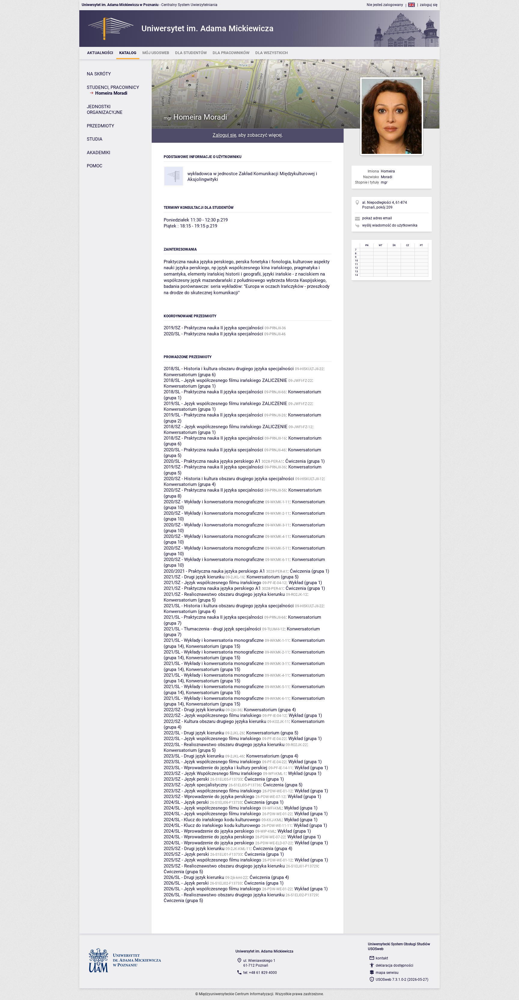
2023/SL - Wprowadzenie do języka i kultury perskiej (215, 767)
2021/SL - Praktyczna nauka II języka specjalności (213, 617)
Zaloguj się (224, 135)
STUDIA (94, 139)
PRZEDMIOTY (100, 126)
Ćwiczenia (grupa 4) (272, 848)
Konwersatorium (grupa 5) (273, 577)
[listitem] (100, 53)
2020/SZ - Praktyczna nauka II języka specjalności (213, 490)
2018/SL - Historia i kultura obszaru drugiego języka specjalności (229, 368)
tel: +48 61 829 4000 (260, 973)
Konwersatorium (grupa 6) (190, 374)
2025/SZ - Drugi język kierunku (194, 848)
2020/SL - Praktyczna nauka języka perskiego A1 (212, 461)
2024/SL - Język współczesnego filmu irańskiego (212, 808)
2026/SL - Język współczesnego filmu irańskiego (212, 889)
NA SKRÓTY (99, 74)
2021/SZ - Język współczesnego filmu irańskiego (212, 582)
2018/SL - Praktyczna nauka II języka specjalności (213, 392)
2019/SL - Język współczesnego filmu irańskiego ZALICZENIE (225, 403)
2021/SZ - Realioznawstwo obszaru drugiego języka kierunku (224, 594)
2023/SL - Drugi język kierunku (194, 756)
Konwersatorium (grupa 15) (213, 646)
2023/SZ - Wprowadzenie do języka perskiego (209, 796)
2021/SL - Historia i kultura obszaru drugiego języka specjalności (229, 605)
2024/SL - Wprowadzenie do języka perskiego (209, 831)
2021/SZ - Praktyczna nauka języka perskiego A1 (212, 588)
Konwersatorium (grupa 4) (190, 484)
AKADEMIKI (98, 152)
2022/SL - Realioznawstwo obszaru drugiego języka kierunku (224, 744)
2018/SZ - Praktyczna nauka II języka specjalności (213, 438)
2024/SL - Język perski (186, 802)
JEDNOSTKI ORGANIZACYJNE (105, 109)
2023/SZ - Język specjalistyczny (195, 785)
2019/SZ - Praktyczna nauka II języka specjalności (213, 328)
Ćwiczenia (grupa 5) (282, 785)
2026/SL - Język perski (186, 883)
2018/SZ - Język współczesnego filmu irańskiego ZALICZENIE (225, 426)
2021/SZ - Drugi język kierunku (194, 577)
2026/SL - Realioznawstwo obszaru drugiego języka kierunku (224, 895)
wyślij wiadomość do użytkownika (389, 225)
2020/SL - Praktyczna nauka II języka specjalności (213, 334)
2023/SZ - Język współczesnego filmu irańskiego (212, 791)
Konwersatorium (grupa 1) (190, 386)
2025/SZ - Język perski (186, 854)
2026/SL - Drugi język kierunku (194, 877)
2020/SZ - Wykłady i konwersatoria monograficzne (214, 502)
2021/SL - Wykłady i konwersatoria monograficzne (214, 640)
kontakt (382, 958)
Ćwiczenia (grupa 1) (305, 461)
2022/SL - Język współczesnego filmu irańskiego (212, 738)
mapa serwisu (387, 973)
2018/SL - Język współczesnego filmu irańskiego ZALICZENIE (225, 380)
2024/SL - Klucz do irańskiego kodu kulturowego (212, 819)
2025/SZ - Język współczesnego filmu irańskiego (212, 860)
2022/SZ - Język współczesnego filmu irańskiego (212, 715)
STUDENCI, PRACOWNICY (113, 87)
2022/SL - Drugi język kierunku (194, 733)
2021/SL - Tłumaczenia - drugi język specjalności (212, 629)
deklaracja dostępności (394, 965)
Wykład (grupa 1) (305, 582)
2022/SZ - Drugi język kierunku (194, 709)
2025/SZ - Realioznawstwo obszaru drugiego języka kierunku (224, 866)
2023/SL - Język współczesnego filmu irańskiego (212, 761)
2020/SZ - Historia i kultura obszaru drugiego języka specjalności (229, 478)
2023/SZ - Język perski (186, 779)
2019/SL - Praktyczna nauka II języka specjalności (213, 415)
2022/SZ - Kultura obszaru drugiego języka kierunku (215, 721)
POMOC (94, 166)
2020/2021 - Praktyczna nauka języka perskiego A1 (214, 571)
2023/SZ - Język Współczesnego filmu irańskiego (213, 773)
